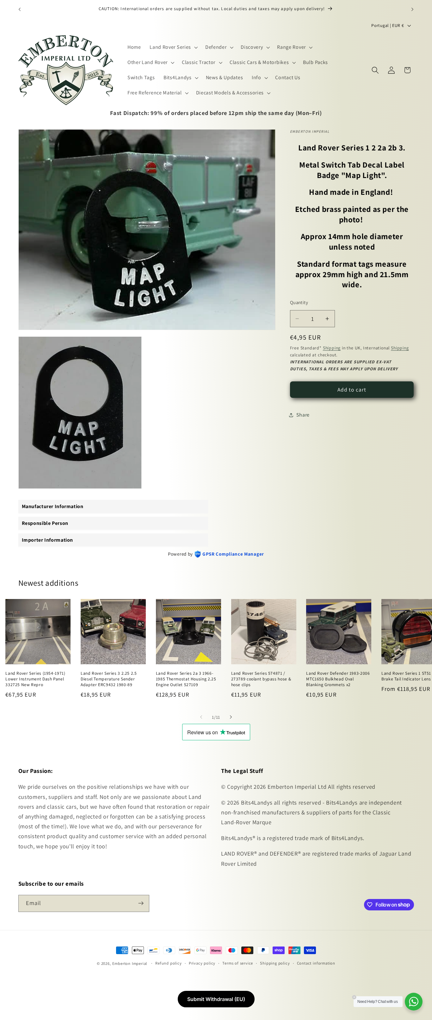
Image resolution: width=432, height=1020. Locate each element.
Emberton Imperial (129, 963)
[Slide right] (231, 717)
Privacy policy (202, 963)
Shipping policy (275, 963)
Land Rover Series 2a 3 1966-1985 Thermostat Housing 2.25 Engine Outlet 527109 (186, 679)
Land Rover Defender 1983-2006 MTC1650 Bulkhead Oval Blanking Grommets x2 (338, 679)
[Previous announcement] (20, 9)
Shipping (332, 347)
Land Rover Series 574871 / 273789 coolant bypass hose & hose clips (261, 679)
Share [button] (303, 414)
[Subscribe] (141, 903)
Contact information (316, 963)
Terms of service (237, 963)
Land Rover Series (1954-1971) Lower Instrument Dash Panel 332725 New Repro (35, 679)
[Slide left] (201, 717)
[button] (173, 47)
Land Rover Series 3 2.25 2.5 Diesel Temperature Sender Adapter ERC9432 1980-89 (109, 679)
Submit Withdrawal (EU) (216, 999)
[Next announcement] (412, 9)
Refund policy (168, 963)
